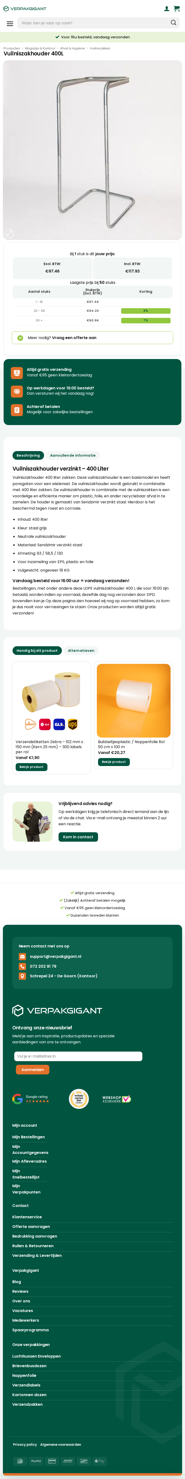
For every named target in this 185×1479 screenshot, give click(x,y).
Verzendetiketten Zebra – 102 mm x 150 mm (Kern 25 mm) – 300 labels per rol (49, 747)
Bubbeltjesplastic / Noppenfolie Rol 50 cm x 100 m (131, 745)
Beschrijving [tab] (28, 455)
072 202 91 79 (43, 966)
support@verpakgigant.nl (55, 956)
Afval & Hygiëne (72, 48)
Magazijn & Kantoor (40, 48)
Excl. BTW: (52, 263)
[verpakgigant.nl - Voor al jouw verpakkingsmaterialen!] (47, 8)
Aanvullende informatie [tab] (73, 455)
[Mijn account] (167, 9)
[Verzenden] (173, 22)
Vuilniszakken (100, 48)
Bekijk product (31, 767)
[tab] (37, 650)
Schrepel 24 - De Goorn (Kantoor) (64, 976)
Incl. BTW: (132, 263)
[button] (177, 9)
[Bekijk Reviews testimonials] (30, 1098)
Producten (12, 48)
